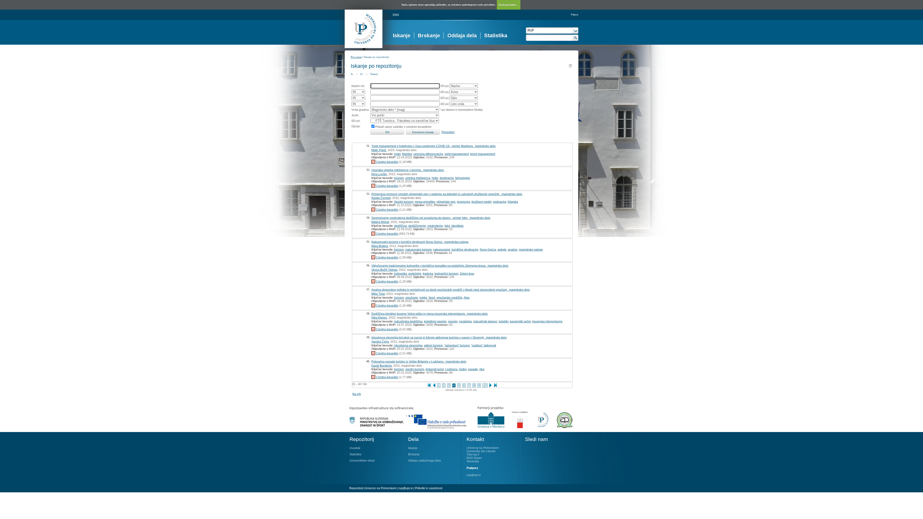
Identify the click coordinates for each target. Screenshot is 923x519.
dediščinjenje (417, 226)
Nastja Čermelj (381, 198)
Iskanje (401, 35)
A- (352, 74)
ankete (502, 249)
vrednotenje (435, 226)
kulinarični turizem (446, 273)
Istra (447, 226)
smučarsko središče (449, 297)
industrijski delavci (485, 321)
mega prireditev (425, 202)
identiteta (457, 226)
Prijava (574, 14)
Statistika (495, 35)
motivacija (499, 202)
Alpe (467, 297)
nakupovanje (441, 249)
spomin (453, 321)
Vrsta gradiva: (360, 109)
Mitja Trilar (378, 294)
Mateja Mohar (380, 222)
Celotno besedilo (387, 162)
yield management (456, 154)
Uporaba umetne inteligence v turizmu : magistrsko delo (407, 170)
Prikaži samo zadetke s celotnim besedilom (403, 127)
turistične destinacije (465, 249)
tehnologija (462, 178)
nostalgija (465, 321)
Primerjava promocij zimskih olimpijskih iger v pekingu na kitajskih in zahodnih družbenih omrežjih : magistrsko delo (446, 194)
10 (485, 385)
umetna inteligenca (417, 178)
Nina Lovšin (379, 174)
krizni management (482, 154)
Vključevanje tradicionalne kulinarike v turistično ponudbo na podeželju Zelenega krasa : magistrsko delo (439, 265)
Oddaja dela (462, 35)
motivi (423, 297)
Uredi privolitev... (508, 4)
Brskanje (429, 35)
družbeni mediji (481, 202)
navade (473, 369)
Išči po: (356, 121)
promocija (463, 202)
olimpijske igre (446, 202)
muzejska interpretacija (547, 321)
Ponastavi (448, 132)
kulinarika (400, 273)
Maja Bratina (379, 246)
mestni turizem (414, 369)
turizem (399, 178)
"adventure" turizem (457, 345)
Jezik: (355, 115)
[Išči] (575, 38)
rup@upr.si (474, 475)
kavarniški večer (520, 321)
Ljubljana (451, 369)
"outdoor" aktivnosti (483, 345)
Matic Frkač (378, 150)
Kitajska (513, 202)
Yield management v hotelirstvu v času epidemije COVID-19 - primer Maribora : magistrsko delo (433, 146)
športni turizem (403, 202)
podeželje (414, 273)
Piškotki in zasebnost (428, 488)
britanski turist (435, 369)
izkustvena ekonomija (408, 345)
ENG (396, 15)
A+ (361, 74)
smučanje (411, 297)
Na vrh (356, 394)
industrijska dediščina (408, 321)
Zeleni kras (467, 273)
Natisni (374, 74)
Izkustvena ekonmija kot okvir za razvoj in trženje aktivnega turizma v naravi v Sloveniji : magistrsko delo (439, 337)
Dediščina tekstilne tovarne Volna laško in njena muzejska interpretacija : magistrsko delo (429, 313)
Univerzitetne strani (362, 460)
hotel (397, 154)
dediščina (400, 226)
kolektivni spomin (435, 321)
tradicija (428, 273)
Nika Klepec (379, 317)
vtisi (481, 369)
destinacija (447, 178)
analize (513, 249)
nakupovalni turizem (418, 249)
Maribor (407, 154)
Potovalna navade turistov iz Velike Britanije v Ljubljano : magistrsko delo (418, 361)
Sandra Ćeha (380, 341)
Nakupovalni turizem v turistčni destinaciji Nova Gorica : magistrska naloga (419, 242)
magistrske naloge (531, 249)
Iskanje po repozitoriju (376, 57)
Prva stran (356, 57)
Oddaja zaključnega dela (424, 460)
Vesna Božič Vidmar (384, 270)
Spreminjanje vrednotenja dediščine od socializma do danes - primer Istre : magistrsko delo (430, 218)
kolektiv (503, 321)
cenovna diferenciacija (428, 154)
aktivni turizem (433, 345)
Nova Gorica (488, 249)
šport (432, 297)
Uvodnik (354, 448)
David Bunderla (381, 365)
